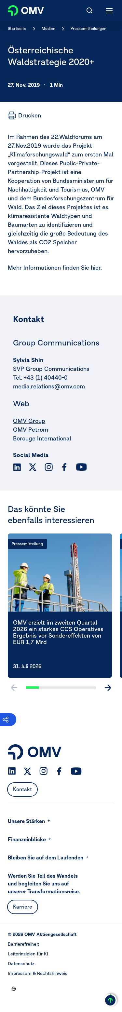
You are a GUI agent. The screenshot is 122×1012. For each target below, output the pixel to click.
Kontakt (22, 789)
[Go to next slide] (107, 687)
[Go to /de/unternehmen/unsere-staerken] (13, 988)
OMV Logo (20, 9)
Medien (48, 28)
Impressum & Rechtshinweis (37, 973)
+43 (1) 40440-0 (46, 377)
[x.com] (33, 467)
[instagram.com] (49, 467)
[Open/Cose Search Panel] (89, 10)
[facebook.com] (64, 467)
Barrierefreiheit (23, 944)
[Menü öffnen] (109, 10)
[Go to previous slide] (14, 687)
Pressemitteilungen (88, 28)
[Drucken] (24, 115)
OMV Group (29, 421)
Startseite (17, 28)
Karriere (22, 906)
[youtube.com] (81, 467)
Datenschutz (21, 963)
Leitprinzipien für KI (28, 954)
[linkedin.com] (17, 467)
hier (96, 267)
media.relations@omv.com (49, 386)
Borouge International (42, 438)
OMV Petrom (30, 429)
